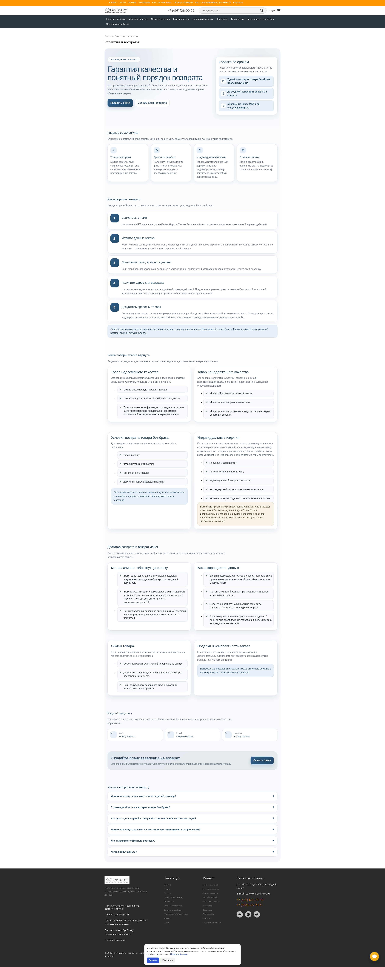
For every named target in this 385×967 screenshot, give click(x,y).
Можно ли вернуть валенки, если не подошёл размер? (143, 796)
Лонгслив (268, 19)
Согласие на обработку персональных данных (126, 893)
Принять (153, 960)
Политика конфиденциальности (122, 888)
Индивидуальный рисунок (176, 914)
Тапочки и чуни (181, 19)
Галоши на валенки (202, 19)
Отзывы (132, 2)
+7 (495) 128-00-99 (181, 10)
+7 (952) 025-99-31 (249, 905)
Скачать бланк (262, 760)
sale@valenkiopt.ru (258, 893)
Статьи (166, 922)
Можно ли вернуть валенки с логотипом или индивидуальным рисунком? (155, 829)
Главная (109, 36)
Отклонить (167, 960)
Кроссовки (222, 19)
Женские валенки (115, 19)
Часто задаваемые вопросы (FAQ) (213, 2)
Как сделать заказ (161, 2)
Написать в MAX (120, 103)
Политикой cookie (179, 954)
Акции (123, 2)
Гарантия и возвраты (173, 897)
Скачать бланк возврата (152, 103)
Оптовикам (169, 901)
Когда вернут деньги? (124, 852)
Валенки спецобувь (172, 910)
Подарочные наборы (117, 24)
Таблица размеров (183, 2)
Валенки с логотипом (173, 906)
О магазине (144, 2)
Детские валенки (160, 19)
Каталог (113, 2)
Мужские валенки (138, 19)
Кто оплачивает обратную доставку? (133, 840)
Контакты (238, 2)
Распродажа (253, 19)
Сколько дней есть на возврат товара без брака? (140, 807)
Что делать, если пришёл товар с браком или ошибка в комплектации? (153, 818)
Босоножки (237, 19)
